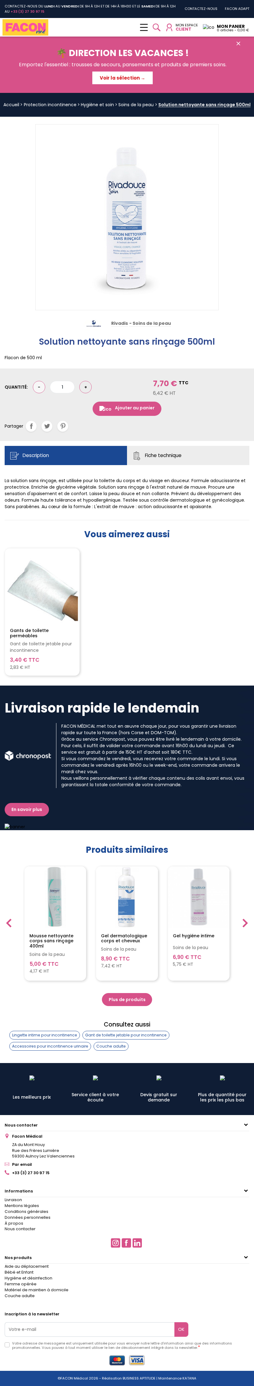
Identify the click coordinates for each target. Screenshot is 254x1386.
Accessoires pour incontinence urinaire (50, 1046)
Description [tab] (35, 455)
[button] (156, 27)
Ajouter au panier (135, 408)
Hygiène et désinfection (28, 1278)
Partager (31, 426)
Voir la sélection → (122, 78)
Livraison (13, 1199)
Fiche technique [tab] (163, 455)
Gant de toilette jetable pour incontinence (126, 1035)
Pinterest (62, 426)
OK (181, 1329)
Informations (19, 1191)
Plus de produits (127, 999)
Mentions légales (22, 1205)
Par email (22, 1164)
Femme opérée (21, 1284)
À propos (14, 1223)
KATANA (189, 1378)
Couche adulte (111, 1046)
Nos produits (18, 1257)
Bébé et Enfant (19, 1272)
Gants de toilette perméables (29, 633)
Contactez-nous (201, 8)
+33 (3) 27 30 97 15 (31, 1172)
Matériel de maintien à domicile (36, 1289)
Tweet (47, 426)
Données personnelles (27, 1217)
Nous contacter (21, 1125)
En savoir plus (26, 809)
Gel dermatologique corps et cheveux (124, 938)
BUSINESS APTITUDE (138, 1378)
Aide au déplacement (27, 1266)
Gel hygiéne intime (193, 936)
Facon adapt (237, 8)
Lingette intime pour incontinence (44, 1035)
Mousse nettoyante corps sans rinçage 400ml (51, 941)
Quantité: (16, 387)
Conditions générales (26, 1211)
